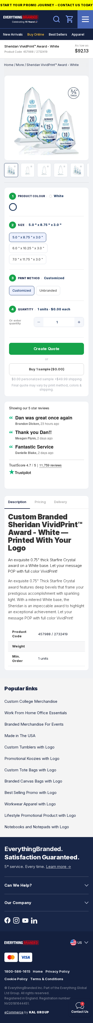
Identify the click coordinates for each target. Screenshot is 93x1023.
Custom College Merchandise (30, 701)
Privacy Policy (57, 971)
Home (8, 65)
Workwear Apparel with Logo (30, 803)
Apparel (78, 34)
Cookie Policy (16, 979)
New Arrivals (13, 34)
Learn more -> (58, 866)
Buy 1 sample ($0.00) (46, 369)
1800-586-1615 (17, 971)
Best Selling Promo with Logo (30, 792)
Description (17, 502)
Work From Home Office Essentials (35, 712)
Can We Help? (18, 885)
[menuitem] (13, 34)
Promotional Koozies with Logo (31, 758)
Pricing (40, 502)
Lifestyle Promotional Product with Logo (40, 815)
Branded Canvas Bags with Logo (33, 781)
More (20, 65)
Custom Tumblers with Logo (29, 747)
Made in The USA (19, 735)
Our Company (17, 902)
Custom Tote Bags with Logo (30, 769)
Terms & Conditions (46, 979)
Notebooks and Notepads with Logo (36, 826)
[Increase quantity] (79, 322)
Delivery (60, 502)
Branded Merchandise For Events (34, 724)
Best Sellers (58, 34)
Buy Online (35, 34)
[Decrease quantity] (38, 322)
